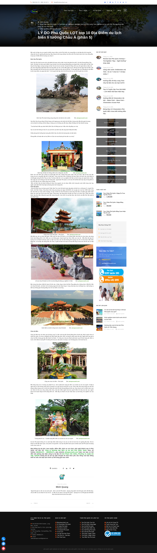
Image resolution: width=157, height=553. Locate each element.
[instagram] (125, 2)
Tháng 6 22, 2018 (110, 313)
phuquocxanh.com (71, 452)
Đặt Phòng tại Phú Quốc (111, 141)
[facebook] (107, 2)
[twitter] (120, 2)
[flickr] (110, 2)
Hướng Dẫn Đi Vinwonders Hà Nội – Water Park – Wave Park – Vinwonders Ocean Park (114, 100)
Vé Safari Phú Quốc (62, 526)
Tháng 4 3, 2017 (110, 329)
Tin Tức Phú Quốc (47, 26)
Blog (119, 10)
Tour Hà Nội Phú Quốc (88, 526)
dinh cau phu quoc (55, 29)
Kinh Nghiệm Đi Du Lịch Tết (103, 24)
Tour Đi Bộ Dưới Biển (111, 170)
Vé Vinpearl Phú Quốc (63, 529)
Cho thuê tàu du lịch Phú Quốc (111, 122)
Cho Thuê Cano (61, 537)
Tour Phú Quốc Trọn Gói (88, 522)
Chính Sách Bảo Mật (111, 528)
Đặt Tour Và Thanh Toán (112, 526)
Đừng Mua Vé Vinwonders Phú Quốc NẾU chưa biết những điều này (114, 111)
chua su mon (44, 29)
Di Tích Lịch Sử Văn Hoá (65, 24)
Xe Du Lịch (60, 531)
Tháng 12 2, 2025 (107, 56)
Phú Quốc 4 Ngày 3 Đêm (88, 535)
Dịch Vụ (109, 10)
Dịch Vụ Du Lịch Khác (111, 151)
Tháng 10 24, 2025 (108, 67)
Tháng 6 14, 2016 (110, 321)
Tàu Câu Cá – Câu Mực (63, 535)
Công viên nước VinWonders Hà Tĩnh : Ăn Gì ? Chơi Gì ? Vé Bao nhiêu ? (114, 72)
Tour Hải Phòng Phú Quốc (89, 529)
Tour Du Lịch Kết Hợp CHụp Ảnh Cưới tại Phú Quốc (111, 179)
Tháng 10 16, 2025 (108, 78)
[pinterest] (115, 2)
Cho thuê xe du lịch (62, 528)
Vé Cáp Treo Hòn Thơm (63, 533)
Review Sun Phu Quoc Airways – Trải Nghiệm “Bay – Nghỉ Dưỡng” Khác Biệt (114, 61)
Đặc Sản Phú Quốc (50, 24)
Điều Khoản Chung (111, 529)
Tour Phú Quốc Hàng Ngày (89, 524)
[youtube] (123, 2)
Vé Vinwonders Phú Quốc (64, 524)
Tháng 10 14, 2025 (108, 107)
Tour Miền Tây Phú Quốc (88, 537)
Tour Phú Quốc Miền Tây (88, 528)
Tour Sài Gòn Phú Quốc (88, 531)
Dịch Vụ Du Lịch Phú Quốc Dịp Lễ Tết (111, 160)
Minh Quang (44, 22)
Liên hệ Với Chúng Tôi (112, 522)
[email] (105, 2)
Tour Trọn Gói (69, 10)
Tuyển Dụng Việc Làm (112, 524)
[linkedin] (112, 2)
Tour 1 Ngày (83, 10)
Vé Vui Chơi (97, 10)
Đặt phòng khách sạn (62, 522)
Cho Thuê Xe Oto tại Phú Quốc (111, 132)
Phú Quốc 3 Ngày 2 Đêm (88, 533)
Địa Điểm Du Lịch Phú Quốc (83, 24)
